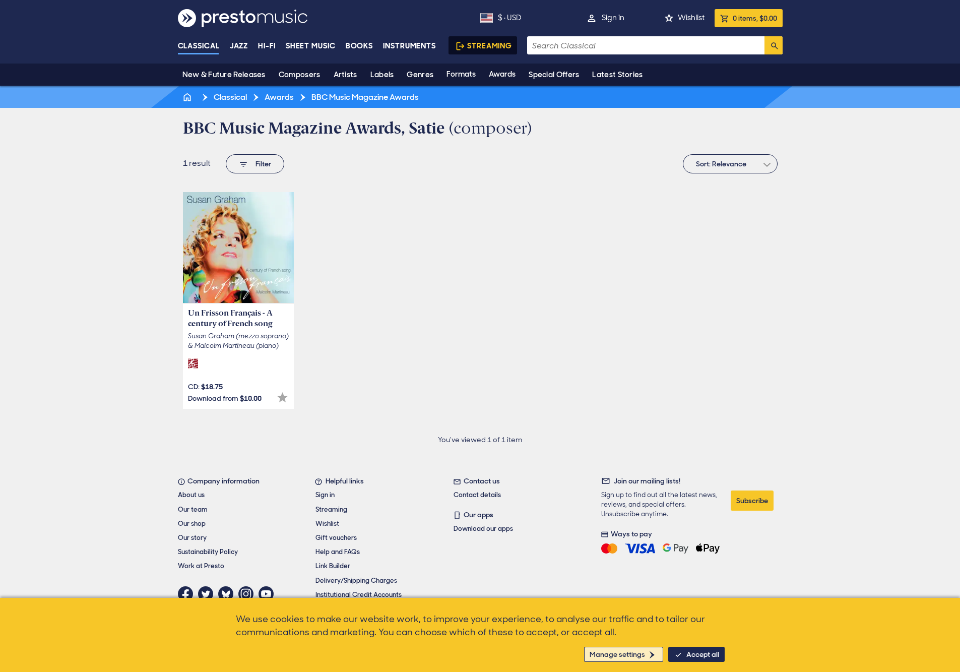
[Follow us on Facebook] (188, 593)
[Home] (188, 97)
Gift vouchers (336, 537)
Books (359, 46)
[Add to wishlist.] (282, 397)
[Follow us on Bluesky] (228, 593)
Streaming (489, 46)
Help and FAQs (337, 551)
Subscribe (752, 500)
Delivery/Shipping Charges (356, 580)
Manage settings (617, 654)
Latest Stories (617, 75)
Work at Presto (201, 566)
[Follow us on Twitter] (208, 593)
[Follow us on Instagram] (248, 593)
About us (191, 495)
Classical (199, 46)
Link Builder (332, 566)
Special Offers (554, 75)
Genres (420, 75)
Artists (345, 75)
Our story (192, 537)
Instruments (409, 46)
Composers (300, 75)
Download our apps (483, 528)
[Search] (773, 45)
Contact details (477, 495)
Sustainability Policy (208, 551)
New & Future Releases (224, 75)
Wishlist (691, 18)
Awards (502, 74)
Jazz (239, 46)
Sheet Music (311, 46)
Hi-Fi (267, 46)
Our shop (192, 523)
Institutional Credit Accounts (358, 594)
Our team (193, 509)
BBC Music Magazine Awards (364, 97)
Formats (461, 74)
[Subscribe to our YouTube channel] (269, 593)
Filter (263, 163)
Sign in (613, 18)
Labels (382, 75)
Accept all (702, 654)
